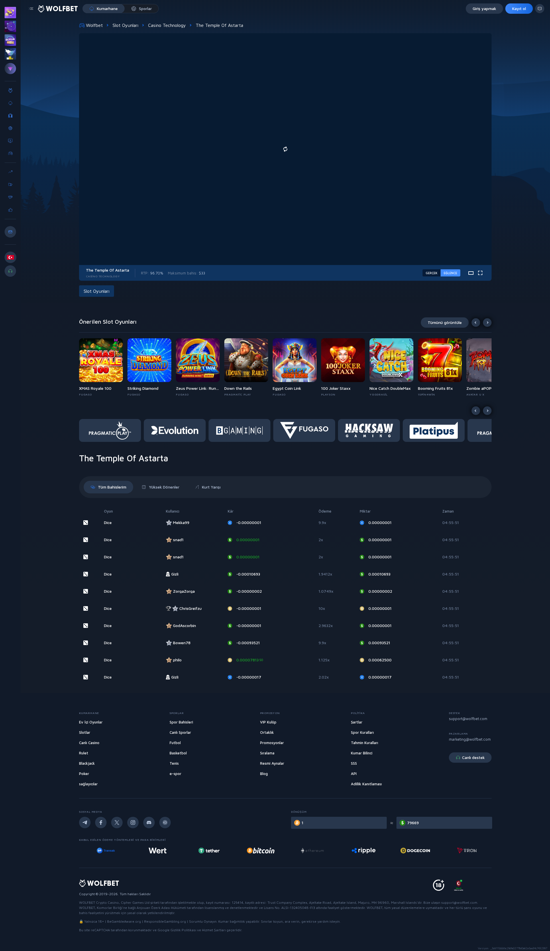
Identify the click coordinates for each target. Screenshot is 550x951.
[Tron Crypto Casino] (465, 850)
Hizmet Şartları (214, 930)
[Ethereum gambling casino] (311, 850)
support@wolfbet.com (468, 718)
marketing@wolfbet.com (470, 739)
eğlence (450, 273)
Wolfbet (94, 25)
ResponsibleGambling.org (165, 921)
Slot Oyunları (125, 25)
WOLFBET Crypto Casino (99, 902)
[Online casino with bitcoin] (259, 850)
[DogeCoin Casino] (414, 850)
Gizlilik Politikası (183, 930)
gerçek (431, 273)
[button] (103, 367)
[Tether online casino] (208, 850)
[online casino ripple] (362, 850)
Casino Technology (167, 25)
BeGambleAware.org (124, 921)
